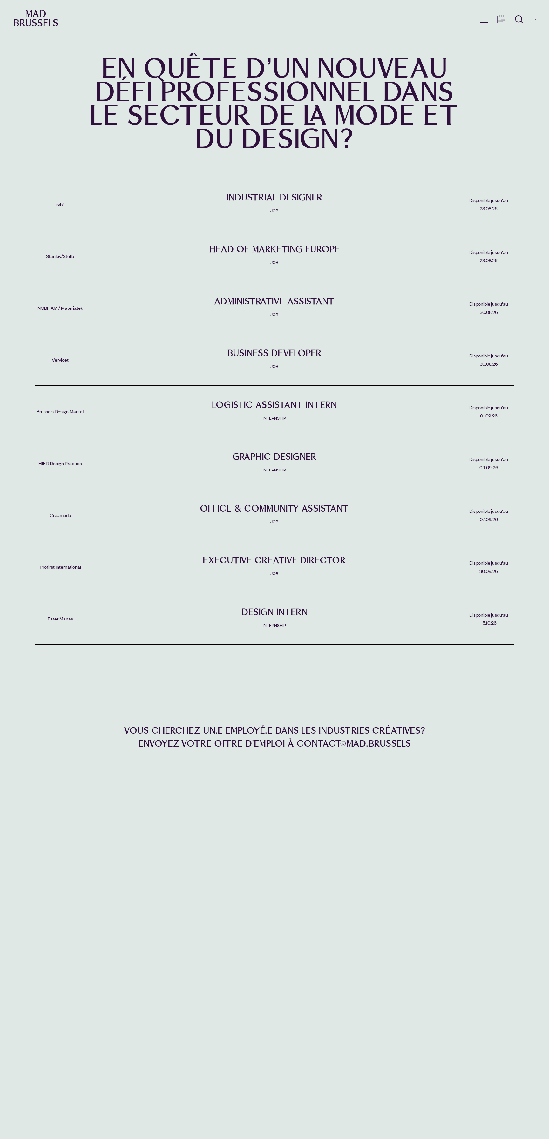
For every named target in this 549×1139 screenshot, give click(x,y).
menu (484, 19)
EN (534, 28)
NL (534, 37)
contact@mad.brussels (353, 744)
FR (534, 19)
